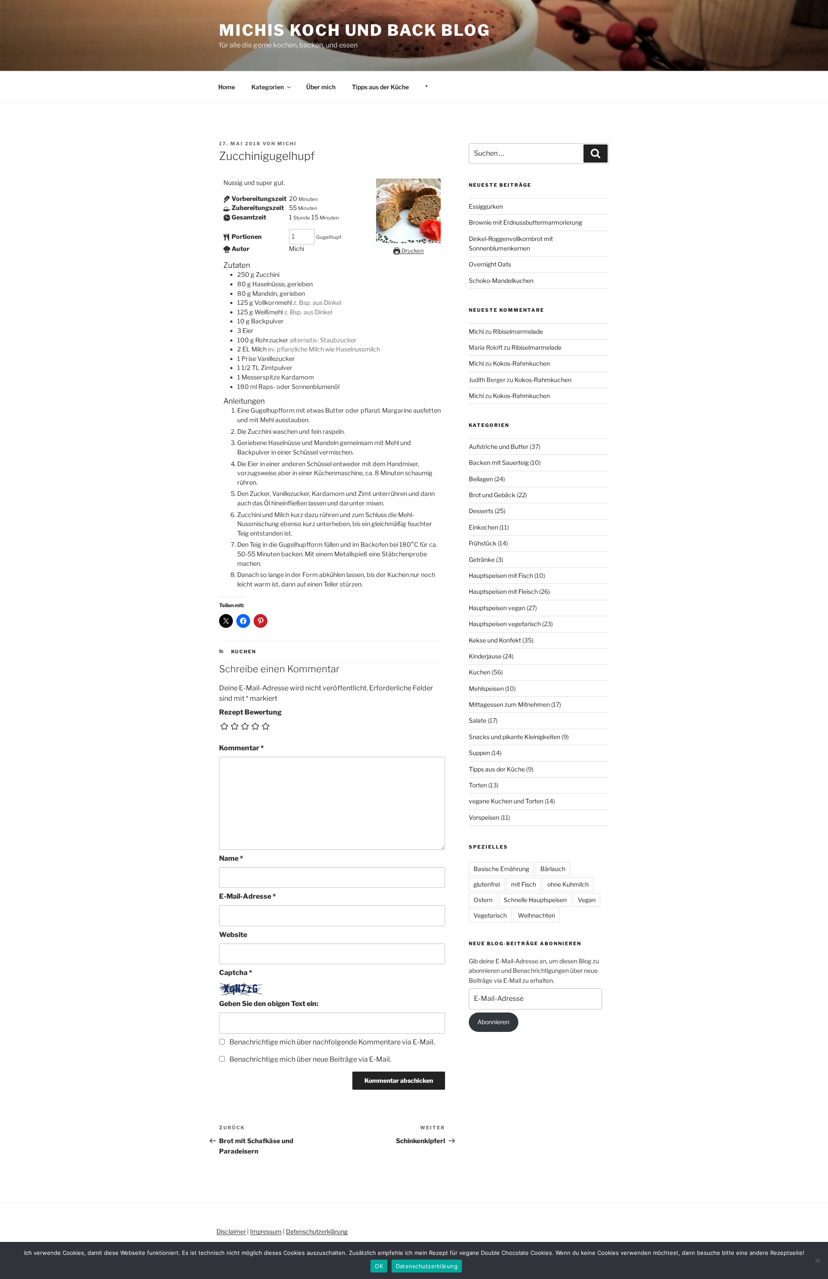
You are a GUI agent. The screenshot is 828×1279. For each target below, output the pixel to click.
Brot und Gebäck (492, 494)
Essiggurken (486, 206)
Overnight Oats (490, 264)
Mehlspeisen (486, 688)
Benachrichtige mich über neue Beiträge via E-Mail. (310, 1059)
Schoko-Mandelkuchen (501, 280)
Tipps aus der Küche (380, 87)
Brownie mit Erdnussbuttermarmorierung (525, 222)
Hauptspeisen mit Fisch (501, 575)
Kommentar (241, 748)
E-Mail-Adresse (247, 896)
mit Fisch (523, 884)
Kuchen (244, 652)
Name (231, 858)
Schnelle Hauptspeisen (535, 899)
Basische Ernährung (501, 868)
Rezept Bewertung (250, 712)
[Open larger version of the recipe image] (408, 241)
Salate (477, 720)
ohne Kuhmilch (568, 884)
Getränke (482, 559)
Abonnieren (493, 1021)
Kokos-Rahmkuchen (521, 363)
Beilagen (481, 479)
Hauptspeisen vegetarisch (505, 623)
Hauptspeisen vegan (497, 607)
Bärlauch (552, 868)
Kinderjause (485, 656)
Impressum (266, 1231)
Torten (478, 785)
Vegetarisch (490, 915)
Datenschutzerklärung (317, 1231)
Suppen (479, 752)
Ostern (483, 899)
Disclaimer (231, 1231)
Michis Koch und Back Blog (354, 30)
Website (233, 935)
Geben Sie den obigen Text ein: (268, 1004)
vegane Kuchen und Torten (506, 801)
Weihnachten (536, 915)
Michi (287, 144)
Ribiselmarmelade (518, 331)
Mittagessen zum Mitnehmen (509, 704)
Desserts (481, 510)
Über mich (321, 87)
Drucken (412, 250)
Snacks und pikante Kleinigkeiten (514, 736)
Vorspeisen (484, 817)
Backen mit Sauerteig (499, 462)
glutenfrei (487, 884)
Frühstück (482, 543)
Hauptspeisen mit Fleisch (503, 591)
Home (226, 87)
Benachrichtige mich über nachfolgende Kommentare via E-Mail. (332, 1042)
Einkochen (483, 527)
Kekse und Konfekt (495, 640)
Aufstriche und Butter (498, 446)
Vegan (587, 899)
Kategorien (267, 87)
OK (379, 1266)
